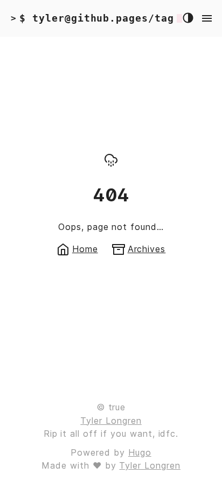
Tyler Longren (110, 420)
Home (85, 248)
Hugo (139, 452)
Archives (147, 248)
